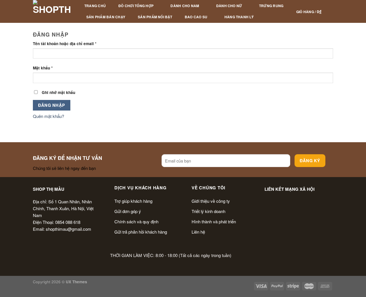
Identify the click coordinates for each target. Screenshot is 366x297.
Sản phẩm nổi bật (155, 16)
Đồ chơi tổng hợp (136, 5)
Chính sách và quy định (136, 221)
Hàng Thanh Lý (239, 16)
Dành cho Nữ (229, 5)
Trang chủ (95, 5)
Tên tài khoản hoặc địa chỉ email (64, 43)
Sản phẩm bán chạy (105, 16)
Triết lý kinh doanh (208, 211)
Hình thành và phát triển (214, 221)
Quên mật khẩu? (48, 116)
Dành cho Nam (184, 5)
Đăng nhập (51, 105)
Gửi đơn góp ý (127, 211)
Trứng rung (271, 5)
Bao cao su (196, 16)
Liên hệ (198, 232)
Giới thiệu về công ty (211, 201)
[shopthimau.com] (52, 11)
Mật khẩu (43, 68)
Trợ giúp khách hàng (133, 201)
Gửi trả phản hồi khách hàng (140, 232)
